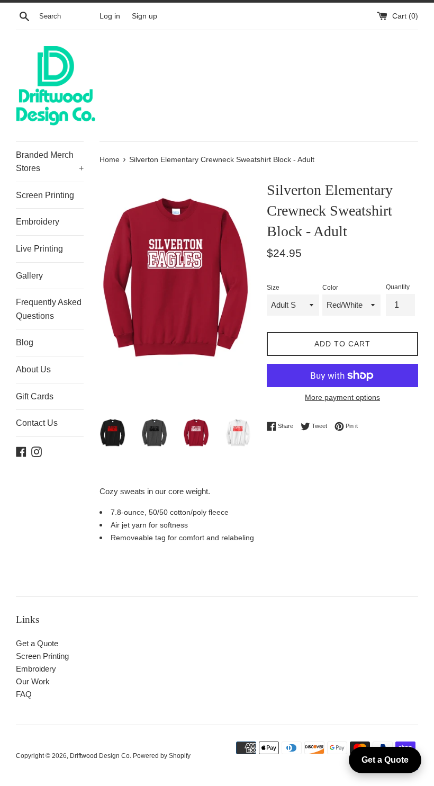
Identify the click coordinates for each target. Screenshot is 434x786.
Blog (24, 342)
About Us (33, 369)
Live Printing (39, 248)
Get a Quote (37, 643)
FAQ (24, 694)
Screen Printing (45, 195)
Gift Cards (34, 396)
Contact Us (37, 422)
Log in (110, 16)
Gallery (29, 275)
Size (273, 287)
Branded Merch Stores (50, 161)
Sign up (144, 16)
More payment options (342, 397)
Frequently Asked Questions (49, 309)
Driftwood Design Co (100, 756)
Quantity (398, 287)
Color (330, 287)
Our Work (33, 681)
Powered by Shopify (162, 756)
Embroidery (37, 221)
